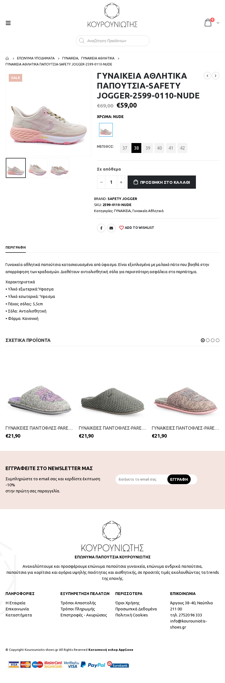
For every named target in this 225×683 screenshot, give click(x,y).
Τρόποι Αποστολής (78, 603)
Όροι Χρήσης (127, 603)
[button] (202, 340)
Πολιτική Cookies (131, 615)
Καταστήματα (18, 615)
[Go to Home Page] (7, 58)
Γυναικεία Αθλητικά (148, 211)
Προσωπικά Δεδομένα (136, 609)
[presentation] (7, 113)
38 (136, 148)
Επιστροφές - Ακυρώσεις (83, 615)
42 (182, 148)
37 (124, 148)
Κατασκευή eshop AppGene (110, 650)
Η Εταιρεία (15, 603)
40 (159, 148)
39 (147, 148)
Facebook (101, 228)
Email (111, 228)
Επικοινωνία (17, 609)
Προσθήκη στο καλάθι (165, 182)
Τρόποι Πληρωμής (77, 609)
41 (170, 148)
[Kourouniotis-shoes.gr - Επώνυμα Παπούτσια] (112, 15)
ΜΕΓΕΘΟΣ (105, 146)
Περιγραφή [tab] (15, 247)
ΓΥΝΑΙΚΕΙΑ (122, 211)
